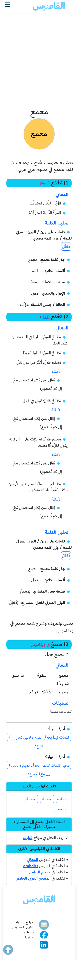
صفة (44, 183)
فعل (44, 317)
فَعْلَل (66, 246)
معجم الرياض (40, 872)
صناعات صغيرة (29, 935)
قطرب (27, 837)
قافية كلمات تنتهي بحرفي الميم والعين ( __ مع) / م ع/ (39, 765)
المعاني (32, 859)
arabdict (30, 865)
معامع (62, 799)
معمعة (31, 799)
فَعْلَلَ (66, 556)
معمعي (60, 809)
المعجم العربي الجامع (33, 878)
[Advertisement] (39, 36)
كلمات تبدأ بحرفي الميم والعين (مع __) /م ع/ (39, 737)
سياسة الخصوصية (17, 925)
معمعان (47, 799)
